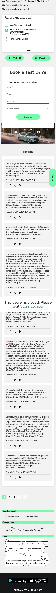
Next (19, 497)
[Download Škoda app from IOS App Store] (38, 581)
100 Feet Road (31, 516)
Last (25, 497)
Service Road (13, 516)
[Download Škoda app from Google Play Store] (18, 581)
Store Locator (32, 306)
